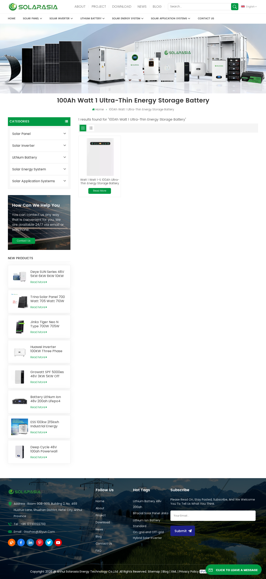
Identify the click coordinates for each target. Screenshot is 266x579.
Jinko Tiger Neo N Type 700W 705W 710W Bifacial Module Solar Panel (47, 324)
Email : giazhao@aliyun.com (34, 532)
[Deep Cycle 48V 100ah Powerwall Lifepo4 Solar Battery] (19, 451)
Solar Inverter (59, 18)
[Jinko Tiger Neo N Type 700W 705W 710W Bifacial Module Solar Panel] (19, 326)
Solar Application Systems (169, 18)
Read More (37, 282)
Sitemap (154, 571)
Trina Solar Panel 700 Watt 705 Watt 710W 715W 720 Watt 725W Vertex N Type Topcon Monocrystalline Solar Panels (48, 299)
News (142, 6)
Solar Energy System (126, 18)
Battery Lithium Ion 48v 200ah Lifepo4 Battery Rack (45, 399)
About (79, 6)
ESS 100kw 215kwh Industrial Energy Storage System (44, 424)
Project (99, 6)
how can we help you (36, 205)
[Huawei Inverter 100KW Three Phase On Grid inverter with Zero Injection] (19, 351)
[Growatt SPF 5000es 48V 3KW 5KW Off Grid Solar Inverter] (19, 376)
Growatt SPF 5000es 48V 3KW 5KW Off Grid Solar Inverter (47, 374)
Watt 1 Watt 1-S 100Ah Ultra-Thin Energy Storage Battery (99, 181)
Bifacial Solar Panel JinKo (150, 513)
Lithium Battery (90, 18)
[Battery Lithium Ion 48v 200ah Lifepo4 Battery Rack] (19, 401)
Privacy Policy (189, 571)
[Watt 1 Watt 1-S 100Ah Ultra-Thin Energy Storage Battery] (99, 157)
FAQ (98, 550)
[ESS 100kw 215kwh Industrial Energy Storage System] (19, 427)
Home (11, 18)
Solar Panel (31, 18)
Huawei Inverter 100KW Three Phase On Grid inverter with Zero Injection (47, 349)
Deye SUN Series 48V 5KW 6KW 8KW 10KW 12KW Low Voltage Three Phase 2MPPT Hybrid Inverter (47, 274)
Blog (157, 6)
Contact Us (206, 18)
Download (121, 6)
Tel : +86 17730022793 (30, 524)
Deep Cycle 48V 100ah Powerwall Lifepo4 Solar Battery (47, 449)
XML (174, 571)
